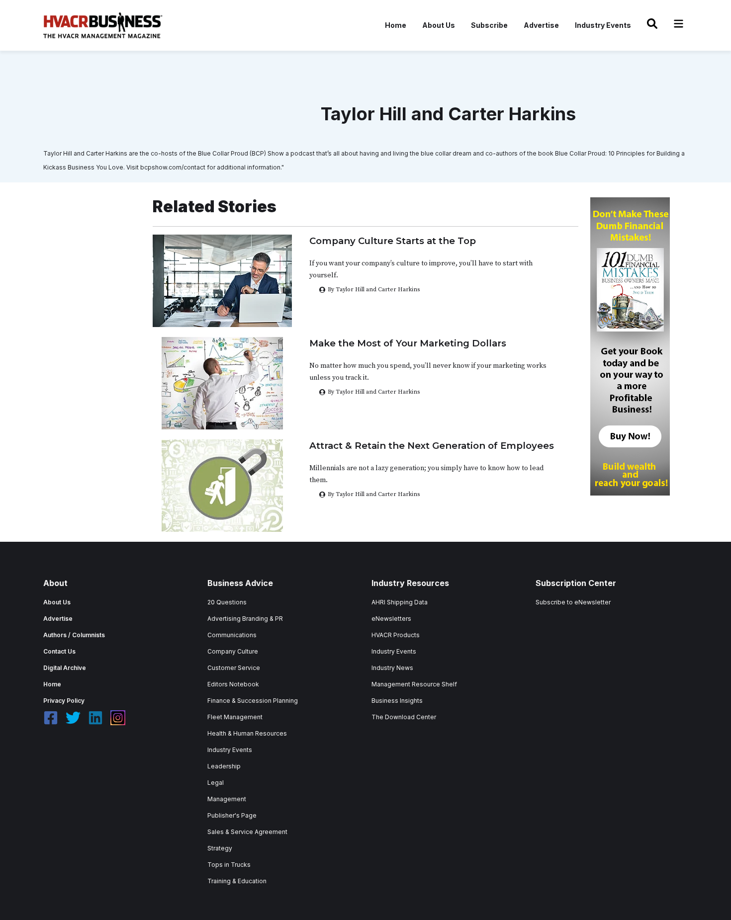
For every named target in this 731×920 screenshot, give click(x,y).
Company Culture (232, 651)
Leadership (224, 766)
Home (395, 25)
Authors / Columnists (74, 635)
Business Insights (397, 700)
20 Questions (227, 602)
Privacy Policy (64, 700)
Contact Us (59, 651)
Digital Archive (64, 667)
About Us (438, 25)
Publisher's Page (232, 815)
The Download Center (403, 717)
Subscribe (489, 25)
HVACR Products (395, 635)
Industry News (392, 667)
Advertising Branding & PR (245, 618)
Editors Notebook (233, 684)
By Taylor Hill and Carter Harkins (374, 392)
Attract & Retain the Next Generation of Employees (431, 445)
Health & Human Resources (247, 733)
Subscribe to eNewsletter (573, 602)
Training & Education (237, 881)
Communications (232, 635)
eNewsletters (391, 618)
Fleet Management (235, 717)
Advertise (541, 25)
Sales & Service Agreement (247, 832)
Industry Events (603, 25)
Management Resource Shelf (414, 684)
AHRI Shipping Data (399, 602)
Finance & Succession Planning (252, 700)
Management (226, 799)
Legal (215, 782)
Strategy (219, 848)
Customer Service (233, 667)
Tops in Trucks (229, 864)
